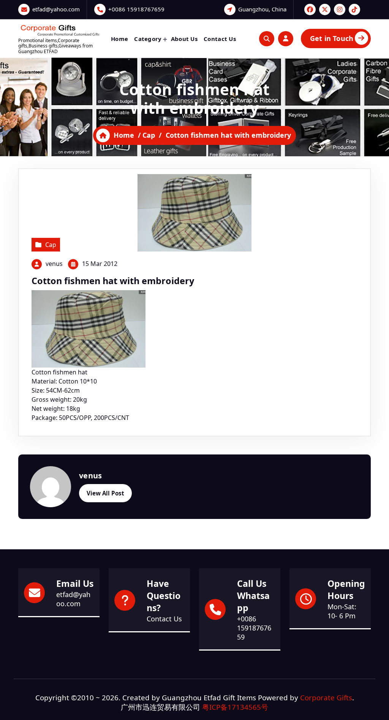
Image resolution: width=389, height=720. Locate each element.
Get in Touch (331, 38)
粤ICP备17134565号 (235, 707)
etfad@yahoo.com (56, 9)
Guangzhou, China (262, 9)
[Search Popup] (266, 38)
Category (147, 38)
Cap (148, 135)
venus (54, 263)
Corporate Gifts (326, 697)
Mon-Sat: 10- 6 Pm (341, 611)
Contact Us (220, 38)
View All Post (105, 493)
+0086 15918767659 (136, 9)
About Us (184, 38)
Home (119, 38)
